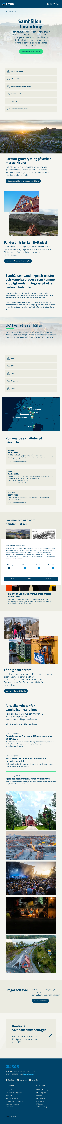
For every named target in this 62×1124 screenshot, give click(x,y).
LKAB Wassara (40, 1104)
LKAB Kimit (39, 1095)
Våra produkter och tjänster (14, 1093)
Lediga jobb (9, 1095)
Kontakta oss (9, 1107)
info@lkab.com (28, 1074)
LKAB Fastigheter (41, 1093)
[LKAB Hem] (8, 4)
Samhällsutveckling (12, 11)
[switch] (24, 568)
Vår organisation (10, 1090)
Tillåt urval (31, 579)
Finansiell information (12, 1098)
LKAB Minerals (40, 1101)
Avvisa (13, 579)
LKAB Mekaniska (40, 1098)
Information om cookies (12, 1104)
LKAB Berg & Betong (42, 1090)
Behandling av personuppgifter (15, 1101)
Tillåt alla (49, 579)
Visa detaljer (51, 574)
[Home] (6, 11)
